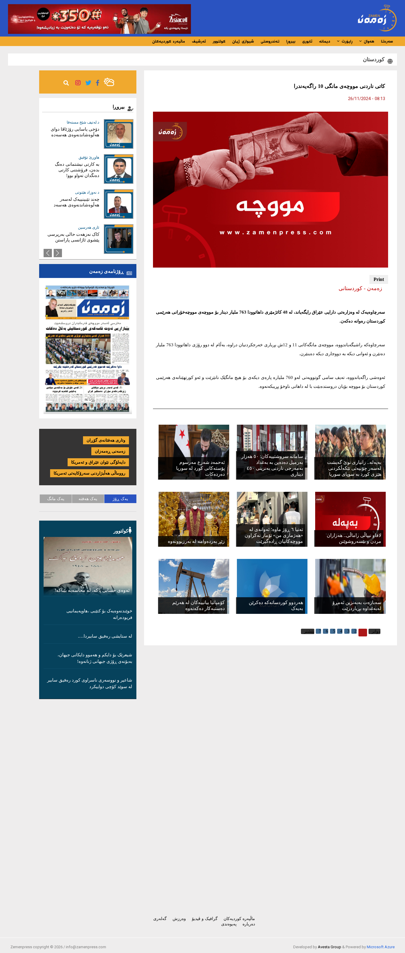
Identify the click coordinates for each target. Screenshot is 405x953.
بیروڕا (290, 41)
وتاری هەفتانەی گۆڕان (106, 440)
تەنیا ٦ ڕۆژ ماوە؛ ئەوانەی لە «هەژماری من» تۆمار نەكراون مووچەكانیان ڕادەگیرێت (274, 535)
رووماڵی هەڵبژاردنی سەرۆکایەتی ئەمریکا (89, 473)
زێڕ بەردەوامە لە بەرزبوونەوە (196, 541)
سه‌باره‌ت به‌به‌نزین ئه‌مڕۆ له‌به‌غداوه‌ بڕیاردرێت (356, 605)
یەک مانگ (55, 499)
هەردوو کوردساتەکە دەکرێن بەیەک (276, 605)
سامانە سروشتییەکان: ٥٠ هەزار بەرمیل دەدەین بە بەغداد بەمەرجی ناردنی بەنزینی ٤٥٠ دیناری (272, 465)
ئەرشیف (199, 41)
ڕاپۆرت (346, 41)
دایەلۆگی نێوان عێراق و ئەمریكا (98, 462)
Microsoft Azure (381, 947)
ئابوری (307, 41)
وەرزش (179, 918)
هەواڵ (368, 41)
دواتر (375, 631)
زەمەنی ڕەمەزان (110, 451)
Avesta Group (329, 947)
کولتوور (219, 41)
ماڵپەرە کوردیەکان (168, 41)
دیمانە (324, 41)
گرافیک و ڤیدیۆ (205, 918)
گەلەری (160, 918)
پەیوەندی (229, 924)
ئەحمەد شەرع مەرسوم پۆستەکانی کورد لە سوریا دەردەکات (200, 468)
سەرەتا (387, 41)
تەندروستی (270, 41)
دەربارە (249, 924)
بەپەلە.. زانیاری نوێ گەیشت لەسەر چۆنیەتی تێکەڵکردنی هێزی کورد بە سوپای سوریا (354, 468)
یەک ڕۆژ (120, 499)
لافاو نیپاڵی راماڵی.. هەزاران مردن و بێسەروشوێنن (354, 538)
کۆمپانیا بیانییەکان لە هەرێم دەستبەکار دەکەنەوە (198, 605)
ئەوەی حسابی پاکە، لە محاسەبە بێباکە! (92, 590)
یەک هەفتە (88, 499)
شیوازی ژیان (243, 41)
